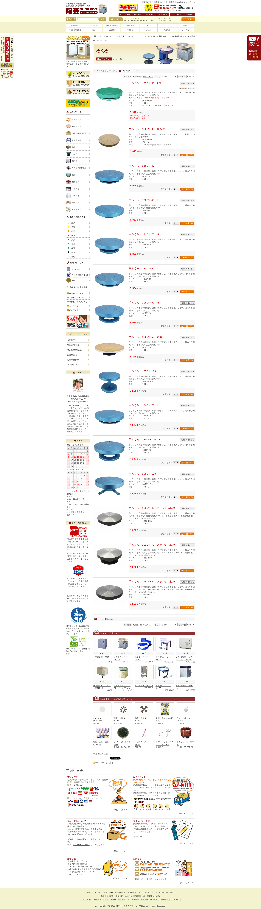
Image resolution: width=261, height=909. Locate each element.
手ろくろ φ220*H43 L (144, 200)
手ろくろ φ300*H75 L (144, 405)
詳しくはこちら (188, 83)
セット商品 (185, 30)
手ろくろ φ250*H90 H (144, 302)
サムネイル (148, 77)
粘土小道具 (93, 25)
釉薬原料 (112, 30)
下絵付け (130, 30)
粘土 (148, 25)
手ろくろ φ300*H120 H (145, 439)
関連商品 (167, 30)
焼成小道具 (130, 25)
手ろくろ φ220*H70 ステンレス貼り (152, 544)
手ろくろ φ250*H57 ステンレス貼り (152, 581)
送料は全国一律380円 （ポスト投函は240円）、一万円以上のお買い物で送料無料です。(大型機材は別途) (117, 36)
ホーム (96, 40)
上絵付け (149, 30)
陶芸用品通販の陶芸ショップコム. (131, 906)
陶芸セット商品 (153, 896)
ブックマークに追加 (105, 763)
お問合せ (144, 900)
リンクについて (74, 365)
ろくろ (167, 25)
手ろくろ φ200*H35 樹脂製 (147, 129)
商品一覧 (121, 900)
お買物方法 (72, 355)
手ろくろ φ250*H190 (142, 371)
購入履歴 (128, 20)
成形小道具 (75, 25)
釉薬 (93, 30)
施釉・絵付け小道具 (117, 892)
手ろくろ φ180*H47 (142, 165)
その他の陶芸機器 (75, 30)
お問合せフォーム (81, 845)
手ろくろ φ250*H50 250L (146, 83)
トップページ (86, 900)
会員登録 (165, 900)
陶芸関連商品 (139, 896)
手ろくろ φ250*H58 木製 (145, 337)
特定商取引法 (73, 345)
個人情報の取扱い (75, 350)
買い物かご (154, 900)
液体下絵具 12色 (101, 742)
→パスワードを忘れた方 (133, 18)
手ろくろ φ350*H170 (142, 473)
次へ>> (135, 71)
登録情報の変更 (137, 20)
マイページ (175, 900)
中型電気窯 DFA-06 (144, 686)
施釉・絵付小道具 (112, 25)
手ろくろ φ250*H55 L (144, 268)
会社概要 (71, 340)
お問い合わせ (73, 360)
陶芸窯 (185, 25)
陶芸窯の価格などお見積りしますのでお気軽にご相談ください (195, 36)
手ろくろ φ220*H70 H (144, 234)
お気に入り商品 (149, 20)
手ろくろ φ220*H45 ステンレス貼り (152, 508)
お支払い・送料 (109, 900)
